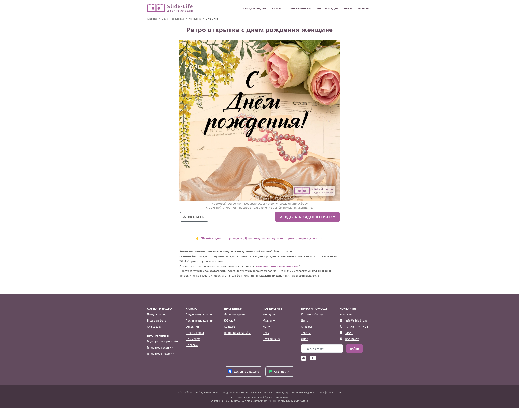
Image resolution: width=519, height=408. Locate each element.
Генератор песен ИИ (160, 347)
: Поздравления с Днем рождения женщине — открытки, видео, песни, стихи (262, 238)
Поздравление (156, 314)
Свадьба (229, 326)
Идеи (304, 338)
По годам (192, 344)
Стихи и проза (195, 332)
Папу (266, 332)
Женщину (269, 314)
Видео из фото (156, 320)
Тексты (306, 332)
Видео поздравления (199, 314)
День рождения (234, 314)
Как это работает (312, 314)
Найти (354, 348)
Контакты (346, 314)
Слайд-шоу (154, 326)
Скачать (196, 217)
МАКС (349, 332)
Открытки (192, 326)
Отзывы (364, 8)
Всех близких (271, 338)
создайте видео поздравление (277, 266)
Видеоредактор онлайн (162, 341)
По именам (193, 338)
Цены (348, 8)
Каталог (278, 8)
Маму (266, 326)
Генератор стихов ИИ (161, 353)
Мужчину (269, 320)
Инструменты (300, 8)
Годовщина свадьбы (237, 332)
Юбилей (229, 320)
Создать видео (254, 8)
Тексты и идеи (327, 8)
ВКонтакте (352, 338)
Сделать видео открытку (310, 217)
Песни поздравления (199, 320)
